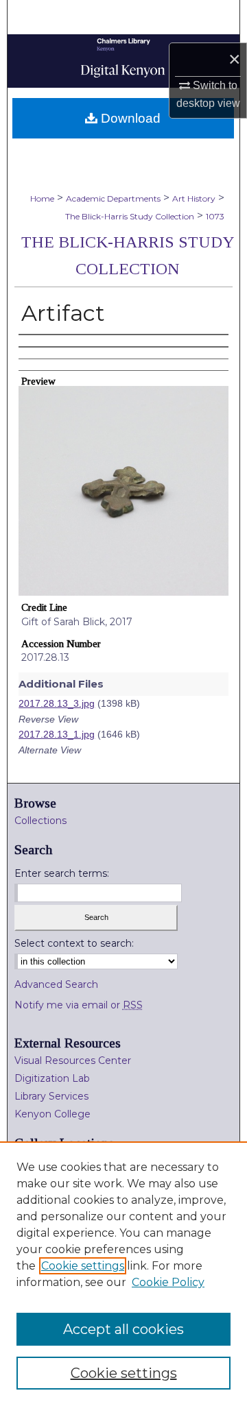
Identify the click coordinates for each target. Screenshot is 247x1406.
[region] (123, 1273)
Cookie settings (82, 1265)
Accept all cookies (123, 1329)
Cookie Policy (168, 1282)
